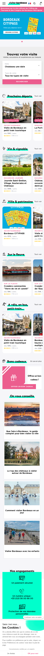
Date (7, 64)
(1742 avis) (14, 294)
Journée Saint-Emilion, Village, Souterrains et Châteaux (15, 183)
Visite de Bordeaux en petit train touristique (15, 129)
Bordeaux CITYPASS (14, 233)
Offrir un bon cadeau (22, 386)
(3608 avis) (14, 238)
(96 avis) (13, 191)
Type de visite (10, 73)
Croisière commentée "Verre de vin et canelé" (16, 287)
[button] (22, 41)
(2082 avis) (14, 135)
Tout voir (38, 96)
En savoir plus (36, 361)
